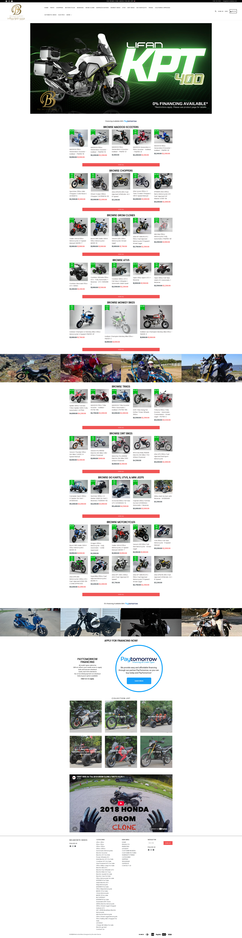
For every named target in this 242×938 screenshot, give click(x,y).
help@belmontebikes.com (230, 1)
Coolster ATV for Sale (103, 866)
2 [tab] (120, 114)
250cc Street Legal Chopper (106, 910)
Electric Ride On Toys (103, 876)
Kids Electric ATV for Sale (104, 863)
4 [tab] (123, 114)
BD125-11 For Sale (102, 895)
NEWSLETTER (152, 844)
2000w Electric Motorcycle (105, 908)
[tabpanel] (121, 70)
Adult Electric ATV (102, 887)
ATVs (124, 7)
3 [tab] (122, 114)
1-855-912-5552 (216, 1)
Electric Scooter (101, 857)
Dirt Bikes (131, 7)
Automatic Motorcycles (104, 855)
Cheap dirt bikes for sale (104, 929)
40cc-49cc (100, 846)
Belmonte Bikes (78, 844)
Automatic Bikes (51, 15)
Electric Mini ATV (101, 872)
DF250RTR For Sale (102, 904)
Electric (61, 15)
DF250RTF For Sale (102, 891)
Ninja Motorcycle (102, 889)
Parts (52, 7)
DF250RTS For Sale (102, 885)
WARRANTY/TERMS (128, 859)
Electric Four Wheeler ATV (105, 874)
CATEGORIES (126, 861)
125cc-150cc (100, 851)
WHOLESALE (126, 866)
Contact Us (100, 934)
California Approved (162, 7)
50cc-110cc (100, 849)
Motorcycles (70, 7)
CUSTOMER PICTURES (129, 857)
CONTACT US (126, 870)
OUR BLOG (125, 868)
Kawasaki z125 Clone (103, 906)
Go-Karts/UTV (142, 7)
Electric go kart (101, 931)
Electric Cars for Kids (103, 880)
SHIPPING (125, 863)
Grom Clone (90, 7)
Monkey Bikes (115, 7)
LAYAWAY (99, 927)
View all (121, 169)
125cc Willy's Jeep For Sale (105, 870)
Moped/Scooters (102, 7)
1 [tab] (118, 114)
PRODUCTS (126, 849)
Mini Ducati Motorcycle (104, 919)
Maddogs (80, 7)
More (69, 15)
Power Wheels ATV (102, 861)
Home (46, 7)
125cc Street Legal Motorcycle (106, 921)
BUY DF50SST (100, 902)
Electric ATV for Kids (103, 859)
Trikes (151, 7)
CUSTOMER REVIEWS (129, 855)
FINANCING (125, 851)
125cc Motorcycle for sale (105, 883)
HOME (124, 846)
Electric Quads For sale (104, 878)
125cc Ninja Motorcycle (104, 893)
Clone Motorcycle (102, 897)
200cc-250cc (100, 853)
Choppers (59, 7)
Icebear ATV (100, 912)
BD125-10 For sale (102, 900)
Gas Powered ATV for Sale (105, 868)
